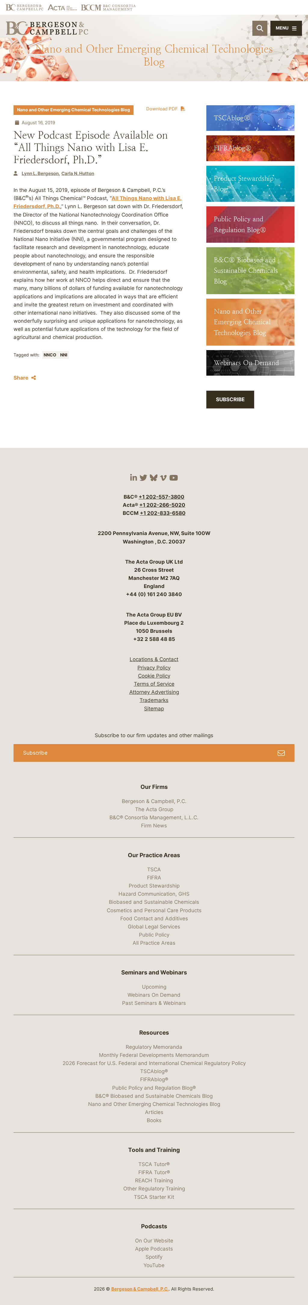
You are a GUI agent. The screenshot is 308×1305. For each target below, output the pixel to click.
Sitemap (154, 709)
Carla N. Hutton (77, 173)
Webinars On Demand (154, 995)
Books (154, 1120)
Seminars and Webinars (154, 972)
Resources (154, 1032)
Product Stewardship (154, 886)
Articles (154, 1112)
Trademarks (154, 700)
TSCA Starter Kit (154, 1197)
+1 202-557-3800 (161, 497)
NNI (63, 354)
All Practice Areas (154, 943)
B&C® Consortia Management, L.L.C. (154, 817)
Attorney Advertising (154, 692)
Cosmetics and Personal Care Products (154, 910)
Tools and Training (154, 1149)
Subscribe (230, 399)
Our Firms (154, 786)
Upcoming (154, 987)
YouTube (154, 1265)
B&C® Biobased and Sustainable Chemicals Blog (154, 1096)
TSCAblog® (154, 1071)
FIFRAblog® (154, 1079)
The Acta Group (154, 809)
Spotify (154, 1257)
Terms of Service (154, 684)
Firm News (154, 826)
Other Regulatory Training (154, 1189)
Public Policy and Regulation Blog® (154, 1088)
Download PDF (162, 109)
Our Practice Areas (154, 855)
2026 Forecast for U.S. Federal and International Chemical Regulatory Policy (154, 1063)
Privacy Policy (154, 668)
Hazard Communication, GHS (154, 894)
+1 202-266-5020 (162, 505)
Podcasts (154, 1226)
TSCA (154, 869)
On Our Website (154, 1241)
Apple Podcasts (154, 1249)
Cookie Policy (154, 676)
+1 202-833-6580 (163, 513)
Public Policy (154, 935)
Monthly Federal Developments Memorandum (154, 1055)
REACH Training (154, 1180)
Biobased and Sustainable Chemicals (154, 902)
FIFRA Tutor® (154, 1172)
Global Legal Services (154, 927)
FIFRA (154, 878)
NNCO (50, 354)
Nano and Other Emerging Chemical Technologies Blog (73, 109)
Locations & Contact (154, 659)
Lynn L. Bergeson (40, 173)
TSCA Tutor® (154, 1164)
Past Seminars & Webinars (154, 1003)
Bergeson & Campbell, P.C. (154, 801)
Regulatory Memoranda (154, 1047)
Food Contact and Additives (154, 919)
